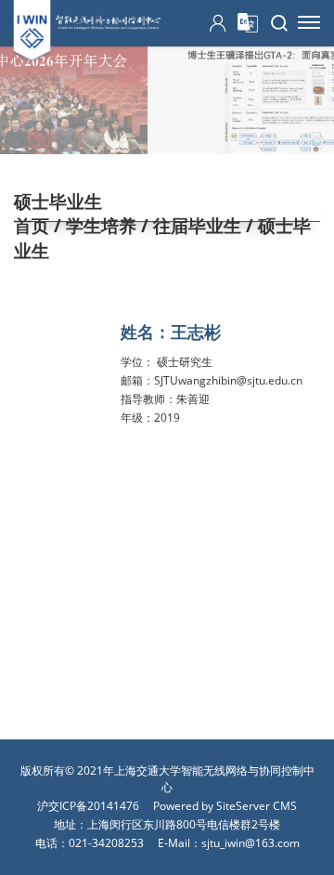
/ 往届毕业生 (188, 226)
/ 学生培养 (92, 226)
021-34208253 (106, 843)
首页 (31, 226)
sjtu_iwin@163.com (250, 843)
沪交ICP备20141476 (88, 806)
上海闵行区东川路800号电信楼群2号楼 (183, 824)
